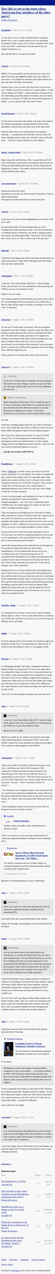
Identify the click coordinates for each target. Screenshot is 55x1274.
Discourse (16, 1270)
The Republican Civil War (13, 1181)
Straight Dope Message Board (13, 3)
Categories (13, 1260)
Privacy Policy (7, 1264)
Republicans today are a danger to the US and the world (12, 1209)
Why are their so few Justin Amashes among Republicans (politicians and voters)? (15, 1194)
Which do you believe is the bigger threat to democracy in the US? (15, 1225)
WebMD (10, 816)
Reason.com (12, 848)
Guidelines (24, 1260)
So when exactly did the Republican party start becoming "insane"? (12, 1240)
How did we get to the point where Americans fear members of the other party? (26, 12)
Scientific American (15, 1039)
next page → (6, 1164)
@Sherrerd (12, 471)
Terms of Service (38, 1260)
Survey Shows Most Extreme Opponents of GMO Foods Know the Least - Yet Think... (31, 855)
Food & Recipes (21, 821)
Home (3, 1260)
